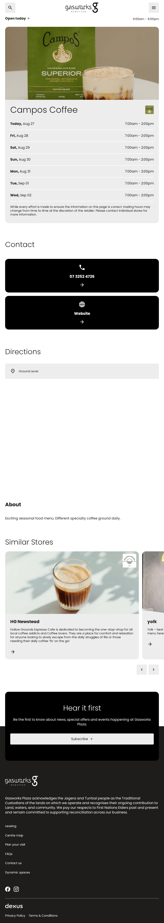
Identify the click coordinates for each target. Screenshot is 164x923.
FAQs (8, 854)
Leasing (10, 826)
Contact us (13, 863)
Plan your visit (15, 844)
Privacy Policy (15, 915)
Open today (17, 18)
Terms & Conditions (43, 915)
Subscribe (82, 738)
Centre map (14, 835)
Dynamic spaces (17, 872)
